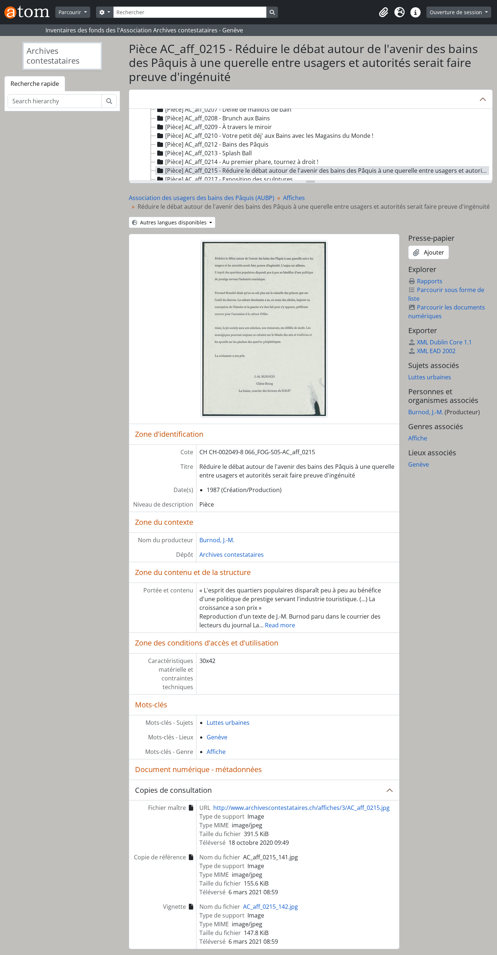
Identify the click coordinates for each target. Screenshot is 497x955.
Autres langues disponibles (173, 222)
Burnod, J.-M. (216, 540)
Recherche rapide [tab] (35, 84)
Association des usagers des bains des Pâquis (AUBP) (201, 198)
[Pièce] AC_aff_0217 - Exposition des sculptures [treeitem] (229, 179)
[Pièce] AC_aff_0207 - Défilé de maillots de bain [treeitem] (228, 109)
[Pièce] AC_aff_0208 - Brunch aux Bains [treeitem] (217, 118)
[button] (383, 12)
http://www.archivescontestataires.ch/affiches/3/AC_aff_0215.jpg (301, 808)
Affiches (294, 198)
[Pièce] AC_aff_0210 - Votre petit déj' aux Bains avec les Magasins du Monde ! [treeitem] (269, 136)
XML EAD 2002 (436, 351)
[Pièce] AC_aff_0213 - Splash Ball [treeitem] (208, 153)
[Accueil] (29, 12)
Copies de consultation (173, 790)
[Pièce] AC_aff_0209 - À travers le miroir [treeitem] (218, 127)
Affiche (216, 752)
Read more (280, 625)
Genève (217, 737)
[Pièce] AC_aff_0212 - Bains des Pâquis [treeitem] (217, 144)
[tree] (311, 145)
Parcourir (71, 12)
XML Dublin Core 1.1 (444, 342)
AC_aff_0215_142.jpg (270, 907)
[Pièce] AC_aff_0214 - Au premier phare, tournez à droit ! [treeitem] (241, 162)
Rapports (429, 281)
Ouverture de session (457, 12)
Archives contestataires (231, 555)
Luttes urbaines (228, 723)
